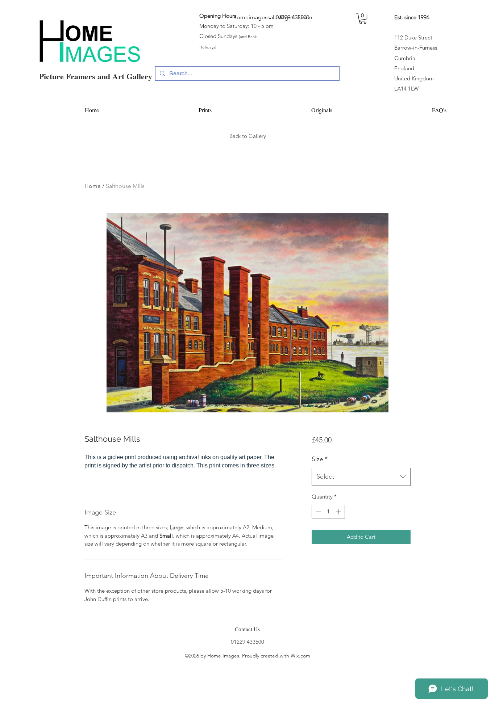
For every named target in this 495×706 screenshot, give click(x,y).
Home (92, 185)
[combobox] (361, 477)
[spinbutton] (328, 511)
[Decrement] (318, 511)
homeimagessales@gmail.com (272, 17)
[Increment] (339, 511)
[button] (362, 18)
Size (320, 459)
